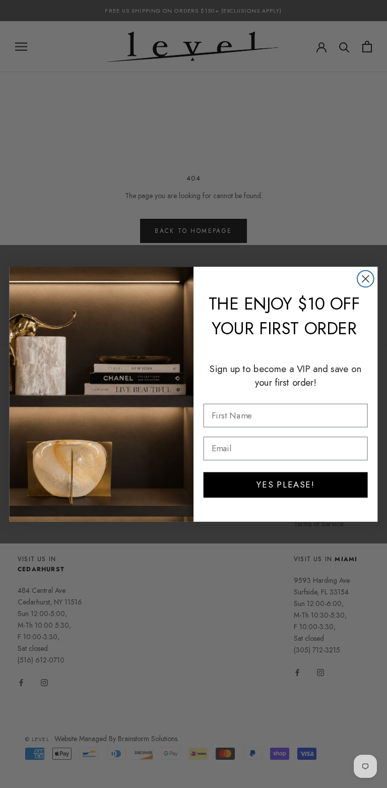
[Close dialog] (365, 278)
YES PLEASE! (285, 484)
